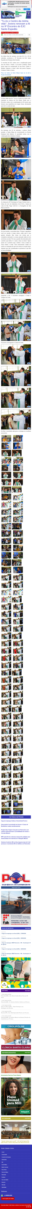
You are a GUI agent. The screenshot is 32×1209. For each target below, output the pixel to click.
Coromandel (4, 1154)
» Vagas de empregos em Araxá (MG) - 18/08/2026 (13, 949)
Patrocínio (3, 1174)
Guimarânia (4, 1159)
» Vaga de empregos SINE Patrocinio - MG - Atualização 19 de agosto (16, 943)
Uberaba (3, 1184)
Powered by (4, 9)
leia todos (27, 990)
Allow (27, 9)
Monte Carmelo (4, 1167)
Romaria (3, 1182)
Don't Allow (18, 9)
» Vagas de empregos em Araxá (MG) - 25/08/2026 (13, 938)
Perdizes (3, 1177)
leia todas (27, 928)
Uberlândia (3, 1187)
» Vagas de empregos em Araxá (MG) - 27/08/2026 (13, 933)
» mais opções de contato (8, 1198)
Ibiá (2, 1162)
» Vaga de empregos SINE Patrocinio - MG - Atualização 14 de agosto (16, 954)
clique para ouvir (16, 887)
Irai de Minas (4, 1164)
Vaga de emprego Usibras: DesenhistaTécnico (14, 821)
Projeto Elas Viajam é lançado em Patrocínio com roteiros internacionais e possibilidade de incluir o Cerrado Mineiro (15, 831)
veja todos (27, 1052)
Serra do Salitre (4, 1179)
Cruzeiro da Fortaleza (6, 1157)
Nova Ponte (4, 1169)
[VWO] (7, 9)
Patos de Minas (4, 1172)
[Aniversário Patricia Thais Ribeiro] (16, 1064)
